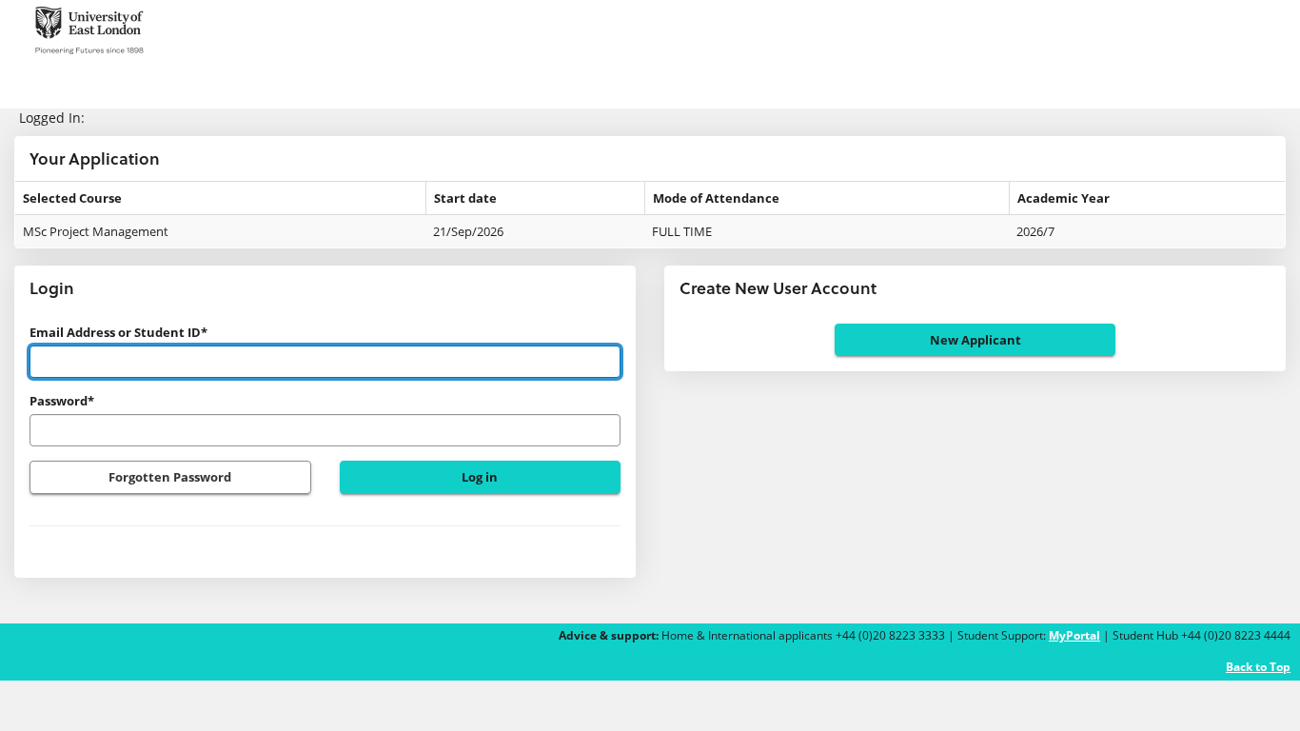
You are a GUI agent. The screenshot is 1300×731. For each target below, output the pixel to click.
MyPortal (1074, 635)
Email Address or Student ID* (118, 332)
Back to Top (1258, 667)
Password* (62, 400)
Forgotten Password (169, 476)
